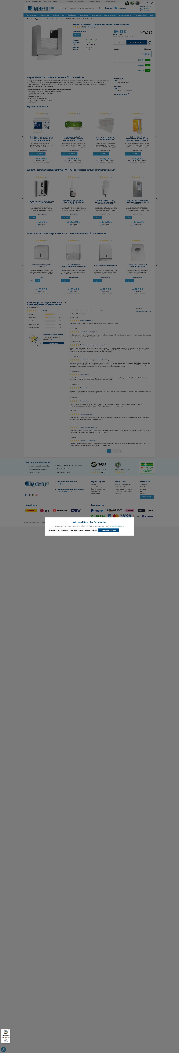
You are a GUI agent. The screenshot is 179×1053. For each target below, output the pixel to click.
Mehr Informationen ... (117, 526)
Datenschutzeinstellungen (58, 530)
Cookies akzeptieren (109, 530)
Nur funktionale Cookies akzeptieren (84, 530)
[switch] (6, 1041)
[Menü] (9, 1030)
